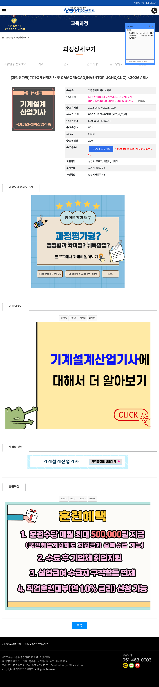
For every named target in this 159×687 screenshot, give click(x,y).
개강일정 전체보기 (15, 64)
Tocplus (130, 26)
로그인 (153, 2)
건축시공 (92, 64)
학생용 (137, 2)
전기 (66, 64)
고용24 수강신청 (101, 149)
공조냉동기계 (118, 64)
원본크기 (83, 318)
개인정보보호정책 (11, 643)
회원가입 (145, 2)
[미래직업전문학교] (79, 10)
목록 (79, 625)
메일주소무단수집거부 (36, 643)
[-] (125, 665)
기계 (41, 64)
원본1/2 (73, 318)
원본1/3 (64, 318)
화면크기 (92, 318)
